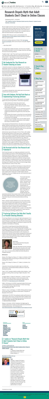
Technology (12, 22)
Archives (36, 54)
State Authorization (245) (39, 99)
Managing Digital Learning (23, 21)
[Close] (47, 395)
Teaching (7, 22)
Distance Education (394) (39, 82)
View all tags (39, 129)
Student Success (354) (38, 86)
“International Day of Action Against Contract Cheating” (13, 36)
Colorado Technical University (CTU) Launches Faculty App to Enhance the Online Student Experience (7, 330)
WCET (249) (37, 96)
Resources (21, 6)
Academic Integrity (12, 21)
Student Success (37, 21)
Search (40, 60)
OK (24, 397)
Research (31, 21)
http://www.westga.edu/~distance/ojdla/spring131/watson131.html (17, 307)
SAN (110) (37, 122)
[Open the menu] (46, 2)
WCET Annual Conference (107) (39, 125)
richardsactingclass (6, 357)
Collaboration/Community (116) (41, 119)
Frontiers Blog (30, 6)
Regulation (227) (39, 106)
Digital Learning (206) (38, 108)
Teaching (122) (38, 116)
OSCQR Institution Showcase (25, 326)
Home (5, 6)
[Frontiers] (8, 2)
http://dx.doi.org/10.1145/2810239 (16, 281)
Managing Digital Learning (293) (39, 89)
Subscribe (39, 6)
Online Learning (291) (38, 93)
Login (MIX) (12, 6)
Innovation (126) (39, 114)
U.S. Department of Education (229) (39, 103)
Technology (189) (39, 111)
